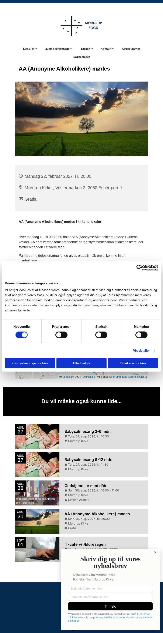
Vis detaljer (141, 350)
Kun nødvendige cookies (29, 363)
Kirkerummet (131, 48)
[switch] (61, 335)
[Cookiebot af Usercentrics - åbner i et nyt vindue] (139, 268)
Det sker (29, 48)
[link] (30, 49)
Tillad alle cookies (133, 363)
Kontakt (106, 48)
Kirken (86, 48)
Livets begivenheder (58, 48)
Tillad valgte (81, 363)
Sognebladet (81, 56)
